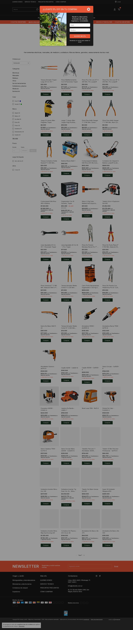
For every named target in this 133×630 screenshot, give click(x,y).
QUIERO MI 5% (80, 36)
